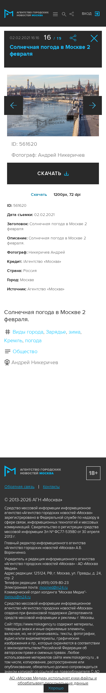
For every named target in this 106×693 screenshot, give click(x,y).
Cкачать (39, 194)
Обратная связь (19, 486)
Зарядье (56, 332)
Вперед (92, 105)
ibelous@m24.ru (17, 597)
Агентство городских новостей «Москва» (26, 13)
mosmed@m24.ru (53, 587)
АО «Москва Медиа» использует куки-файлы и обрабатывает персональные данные (53, 681)
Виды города (28, 332)
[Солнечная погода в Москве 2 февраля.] (53, 105)
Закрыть (94, 38)
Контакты (51, 486)
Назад (13, 105)
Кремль (13, 340)
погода (33, 340)
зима (74, 332)
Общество (25, 351)
